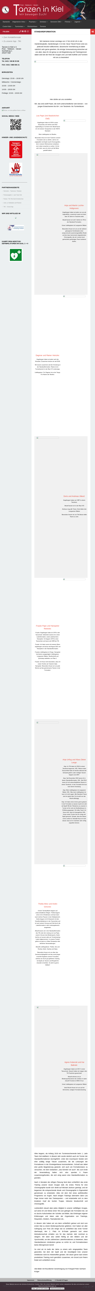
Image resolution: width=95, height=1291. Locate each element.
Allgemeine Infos (18, 22)
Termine (43, 26)
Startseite (6, 22)
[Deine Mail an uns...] (23, 31)
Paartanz (32, 22)
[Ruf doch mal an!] (20, 31)
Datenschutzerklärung (44, 1280)
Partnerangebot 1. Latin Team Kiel (13, 195)
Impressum (30, 1280)
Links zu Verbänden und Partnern (12, 203)
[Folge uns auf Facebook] (25, 31)
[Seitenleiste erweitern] (92, 31)
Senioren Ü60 (55, 22)
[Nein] (93, 1286)
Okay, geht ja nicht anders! (40, 1288)
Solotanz (43, 22)
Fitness (67, 22)
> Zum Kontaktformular (11, 37)
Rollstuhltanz (32, 26)
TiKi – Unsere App (8, 206)
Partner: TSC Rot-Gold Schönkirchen (13, 199)
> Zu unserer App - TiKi (11, 41)
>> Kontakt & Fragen (61, 1280)
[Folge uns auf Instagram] (28, 31)
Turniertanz (19, 26)
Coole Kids (7, 26)
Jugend (77, 22)
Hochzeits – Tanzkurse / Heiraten (12, 191)
